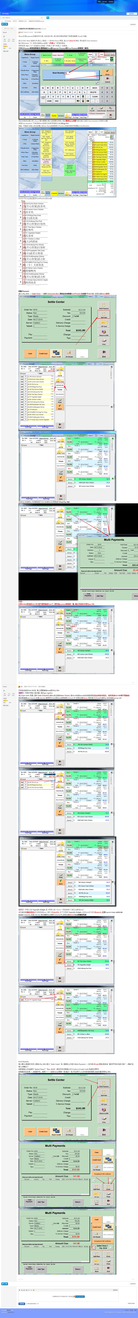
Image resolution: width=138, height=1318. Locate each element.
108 (4, 39)
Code (31, 1290)
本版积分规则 (131, 1303)
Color (22, 1290)
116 (9, 39)
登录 (66, 1296)
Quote (29, 1290)
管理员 (5, 44)
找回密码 (111, 1)
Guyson (5, 32)
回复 (22, 682)
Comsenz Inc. (10, 1312)
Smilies (34, 1290)
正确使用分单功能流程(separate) (36, 21)
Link (27, 1290)
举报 (133, 682)
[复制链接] (43, 28)
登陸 (99, 1)
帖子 (42, 17)
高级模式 (115, 1290)
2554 (13, 39)
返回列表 (133, 24)
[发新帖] (5, 24)
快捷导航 (131, 13)
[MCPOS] (32, 11)
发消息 (6, 51)
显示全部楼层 (38, 32)
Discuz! (9, 1310)
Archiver (127, 1310)
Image (24, 1290)
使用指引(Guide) (23, 21)
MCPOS (2, 21)
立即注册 (104, 1)
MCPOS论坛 (5, 13)
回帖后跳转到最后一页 (33, 1303)
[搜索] (47, 18)
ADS (135, 1310)
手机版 (131, 1310)
